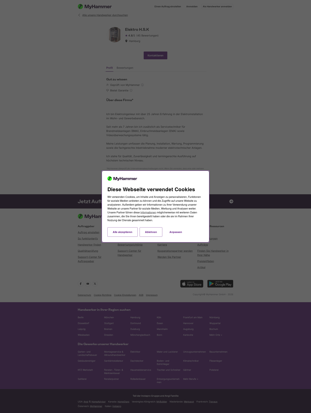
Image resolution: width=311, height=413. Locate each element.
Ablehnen (151, 232)
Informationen (148, 212)
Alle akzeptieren (122, 232)
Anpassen (175, 232)
